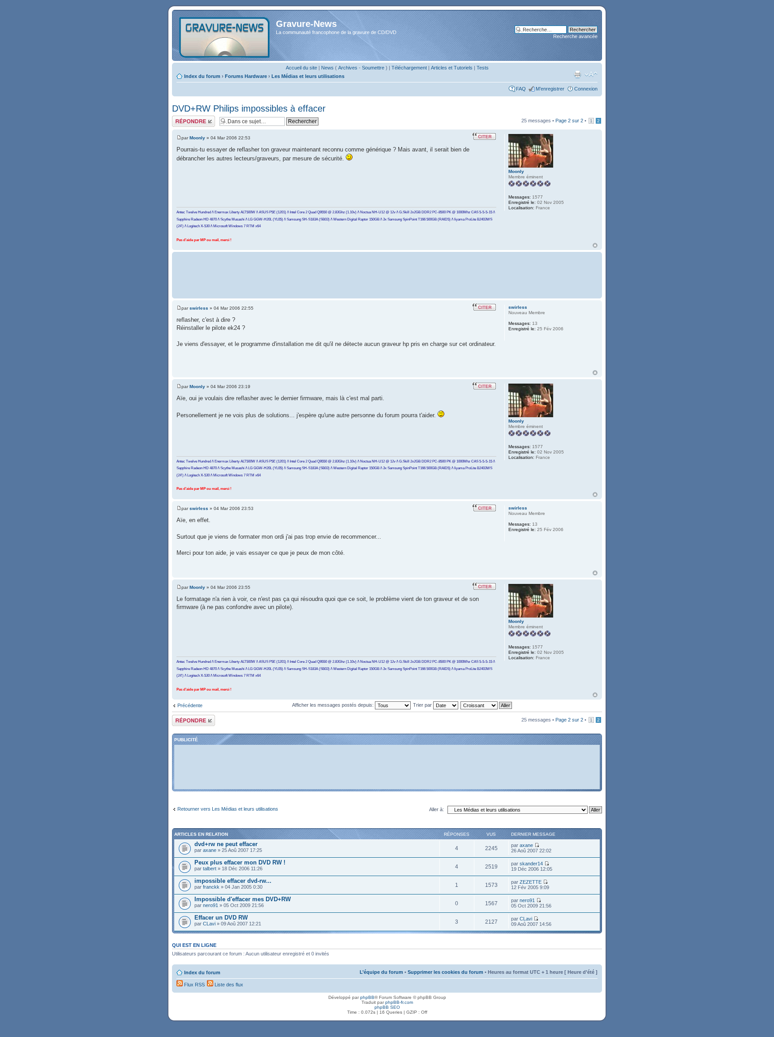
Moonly (197, 137)
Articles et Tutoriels (452, 67)
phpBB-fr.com (399, 1002)
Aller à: (436, 809)
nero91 (210, 905)
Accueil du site (301, 67)
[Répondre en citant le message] (484, 136)
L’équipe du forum (381, 972)
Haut (595, 245)
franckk (211, 887)
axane (209, 850)
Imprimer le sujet (577, 74)
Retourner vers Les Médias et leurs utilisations (227, 809)
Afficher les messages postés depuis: (333, 705)
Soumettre (373, 67)
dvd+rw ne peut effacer (226, 844)
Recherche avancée (575, 36)
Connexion (586, 88)
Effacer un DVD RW (221, 917)
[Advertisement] (387, 274)
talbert (209, 868)
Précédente (189, 705)
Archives (347, 67)
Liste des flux (228, 984)
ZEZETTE (531, 882)
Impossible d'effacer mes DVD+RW (242, 899)
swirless (198, 308)
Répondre (183, 118)
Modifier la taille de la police (591, 74)
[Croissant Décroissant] (486, 705)
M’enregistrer (550, 88)
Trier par (423, 705)
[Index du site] (225, 35)
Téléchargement (409, 67)
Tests (483, 67)
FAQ (521, 88)
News (327, 67)
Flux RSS (194, 984)
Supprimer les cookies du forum (445, 972)
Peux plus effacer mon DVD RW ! (239, 862)
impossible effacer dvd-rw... (232, 880)
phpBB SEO (387, 1007)
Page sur (569, 120)
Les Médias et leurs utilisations (307, 76)
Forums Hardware (246, 76)
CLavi (209, 923)
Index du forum (202, 76)
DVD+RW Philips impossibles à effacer (249, 108)
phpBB (367, 997)
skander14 (531, 863)
